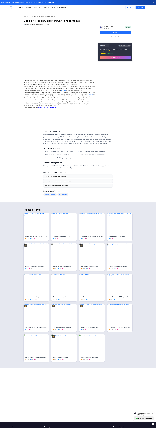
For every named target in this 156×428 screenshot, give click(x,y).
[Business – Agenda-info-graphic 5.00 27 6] (92, 335)
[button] (78, 176)
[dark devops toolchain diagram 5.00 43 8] (92, 244)
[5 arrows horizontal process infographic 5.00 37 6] (119, 304)
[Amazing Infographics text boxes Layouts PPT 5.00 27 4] (119, 245)
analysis (63, 90)
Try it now (50, 2)
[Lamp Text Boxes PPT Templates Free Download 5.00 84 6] (119, 275)
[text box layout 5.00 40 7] (92, 274)
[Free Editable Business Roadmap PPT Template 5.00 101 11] (64, 306)
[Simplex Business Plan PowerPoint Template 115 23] (36, 244)
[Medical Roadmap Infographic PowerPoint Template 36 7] (92, 306)
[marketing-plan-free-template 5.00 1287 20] (36, 274)
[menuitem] (20, 7)
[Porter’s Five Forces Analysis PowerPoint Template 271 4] (92, 215)
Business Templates (50, 194)
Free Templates (63, 194)
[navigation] (64, 7)
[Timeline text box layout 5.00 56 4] (64, 274)
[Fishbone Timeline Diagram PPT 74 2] (64, 213)
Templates (26, 16)
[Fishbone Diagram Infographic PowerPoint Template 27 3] (119, 215)
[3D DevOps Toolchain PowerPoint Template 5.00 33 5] (64, 244)
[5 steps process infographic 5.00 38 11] (64, 335)
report (91, 94)
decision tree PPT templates (47, 107)
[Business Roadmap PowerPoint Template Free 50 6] (36, 306)
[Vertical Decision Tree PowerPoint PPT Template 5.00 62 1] (36, 215)
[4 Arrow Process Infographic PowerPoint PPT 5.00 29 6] (36, 335)
